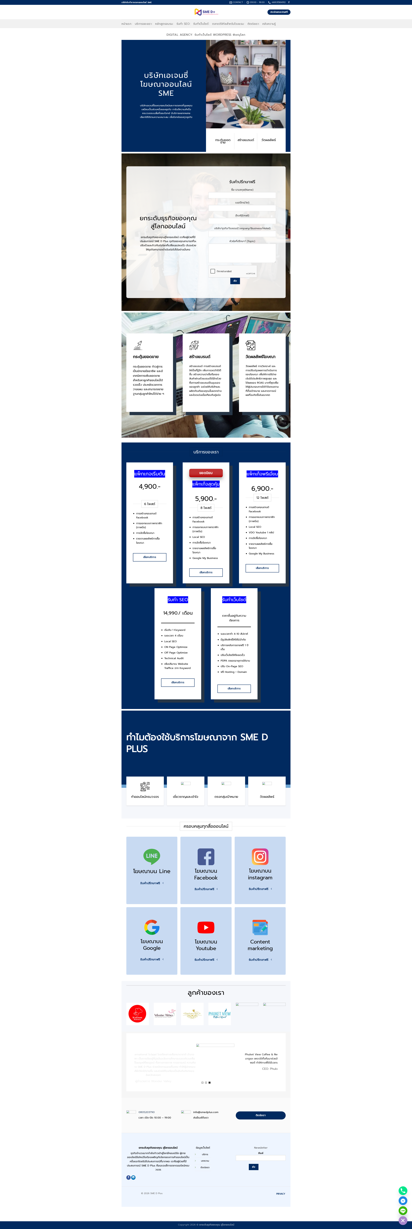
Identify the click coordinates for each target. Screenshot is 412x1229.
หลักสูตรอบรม (164, 24)
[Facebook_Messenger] (403, 1200)
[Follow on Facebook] (289, 2)
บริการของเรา (143, 24)
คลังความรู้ (269, 24)
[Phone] (403, 1190)
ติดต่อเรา (253, 24)
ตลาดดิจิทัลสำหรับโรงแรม (228, 24)
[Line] (403, 1210)
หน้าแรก (126, 24)
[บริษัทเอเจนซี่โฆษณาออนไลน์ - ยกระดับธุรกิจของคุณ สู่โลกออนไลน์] (206, 12)
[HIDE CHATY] (403, 1220)
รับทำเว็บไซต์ (201, 24)
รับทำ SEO (183, 24)
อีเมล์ (260, 1153)
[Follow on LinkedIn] (133, 1177)
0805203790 (147, 1112)
